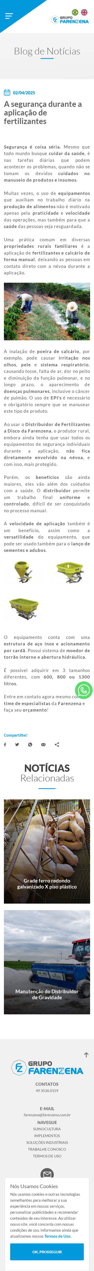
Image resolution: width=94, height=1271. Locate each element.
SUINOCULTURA (47, 1129)
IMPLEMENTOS (47, 1135)
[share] (57, 744)
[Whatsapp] (30, 744)
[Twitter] (17, 744)
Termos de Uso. (57, 1236)
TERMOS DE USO (47, 1156)
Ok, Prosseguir (47, 1252)
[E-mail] (43, 744)
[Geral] (84, 690)
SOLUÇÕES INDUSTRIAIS (47, 1142)
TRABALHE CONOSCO (47, 1149)
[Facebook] (5, 744)
